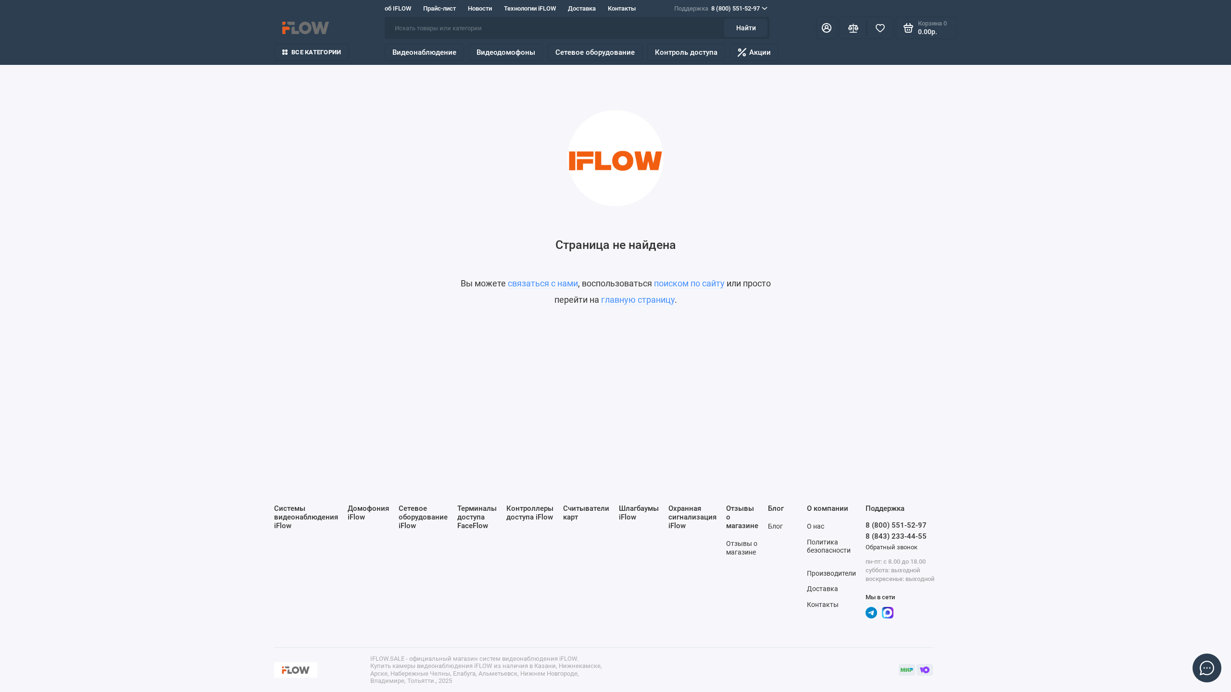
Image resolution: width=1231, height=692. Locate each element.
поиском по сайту (689, 283)
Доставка (582, 8)
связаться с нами (543, 283)
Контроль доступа (686, 52)
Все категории (316, 52)
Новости (480, 8)
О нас (815, 526)
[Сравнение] (853, 28)
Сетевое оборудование (595, 52)
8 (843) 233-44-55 (896, 536)
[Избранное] (880, 28)
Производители (831, 573)
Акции (760, 52)
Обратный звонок (891, 547)
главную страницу (638, 300)
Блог (775, 526)
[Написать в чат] (1207, 668)
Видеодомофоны (506, 52)
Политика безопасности (829, 546)
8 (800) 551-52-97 (717, 8)
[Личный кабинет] (826, 28)
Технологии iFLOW (530, 8)
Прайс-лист (439, 8)
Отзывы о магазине (741, 548)
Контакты (622, 8)
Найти (746, 28)
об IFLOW (398, 8)
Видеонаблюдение (424, 52)
